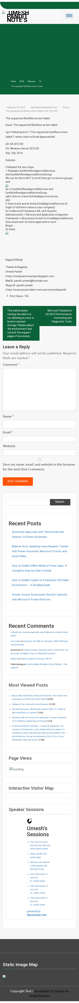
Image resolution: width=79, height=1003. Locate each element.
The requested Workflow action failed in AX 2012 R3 (32, 111)
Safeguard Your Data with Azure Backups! (30, 704)
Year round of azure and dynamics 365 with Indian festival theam (40, 845)
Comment (11, 364)
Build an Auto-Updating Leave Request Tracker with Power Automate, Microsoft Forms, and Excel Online (40, 551)
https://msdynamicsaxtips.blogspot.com (30, 276)
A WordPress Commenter (21, 632)
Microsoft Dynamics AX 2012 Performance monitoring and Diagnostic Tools (59, 316)
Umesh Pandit (14, 271)
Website (9, 446)
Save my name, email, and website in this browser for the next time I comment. (39, 467)
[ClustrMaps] (4, 976)
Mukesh (14, 659)
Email (8, 432)
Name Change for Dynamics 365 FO (36, 659)
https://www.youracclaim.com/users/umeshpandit (36, 289)
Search (59, 501)
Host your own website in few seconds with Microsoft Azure (39, 865)
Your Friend (16, 641)
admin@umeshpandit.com (44, 107)
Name (8, 416)
